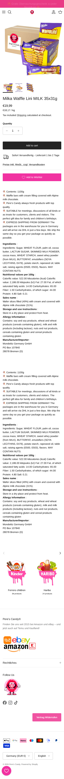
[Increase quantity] (19, 131)
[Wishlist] (6, 771)
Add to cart (32, 145)
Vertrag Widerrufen (47, 717)
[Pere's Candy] (32, 12)
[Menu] (4, 12)
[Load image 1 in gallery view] (32, 48)
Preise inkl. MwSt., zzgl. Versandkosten (24, 164)
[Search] (11, 12)
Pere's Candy (14, 764)
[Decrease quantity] (6, 131)
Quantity (7, 123)
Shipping (21, 115)
